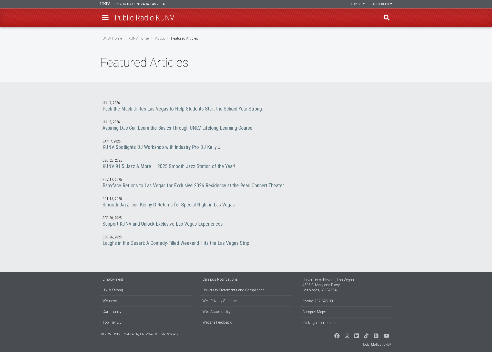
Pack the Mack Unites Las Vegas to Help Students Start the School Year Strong (246, 106)
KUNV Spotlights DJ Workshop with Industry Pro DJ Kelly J (246, 144)
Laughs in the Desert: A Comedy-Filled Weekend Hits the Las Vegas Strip (246, 240)
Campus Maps (314, 312)
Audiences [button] (380, 4)
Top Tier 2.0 (111, 322)
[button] (105, 17)
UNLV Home (112, 38)
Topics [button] (356, 4)
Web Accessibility (216, 312)
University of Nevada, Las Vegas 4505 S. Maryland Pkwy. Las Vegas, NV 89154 (328, 285)
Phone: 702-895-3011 (319, 301)
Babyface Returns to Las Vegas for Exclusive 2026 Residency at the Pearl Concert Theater (246, 182)
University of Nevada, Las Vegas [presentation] (140, 4)
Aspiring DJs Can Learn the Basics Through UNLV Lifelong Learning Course (246, 125)
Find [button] (386, 17)
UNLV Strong (112, 290)
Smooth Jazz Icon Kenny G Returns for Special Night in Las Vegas (246, 202)
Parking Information (318, 323)
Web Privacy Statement (221, 301)
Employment (112, 279)
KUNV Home (138, 38)
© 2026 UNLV (110, 334)
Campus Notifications (220, 279)
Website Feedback (217, 322)
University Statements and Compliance (233, 290)
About (160, 38)
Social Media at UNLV (376, 344)
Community (111, 312)
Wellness (109, 301)
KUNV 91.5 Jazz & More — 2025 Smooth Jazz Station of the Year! (246, 163)
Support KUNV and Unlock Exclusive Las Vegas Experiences (246, 221)
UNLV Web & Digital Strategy (159, 334)
